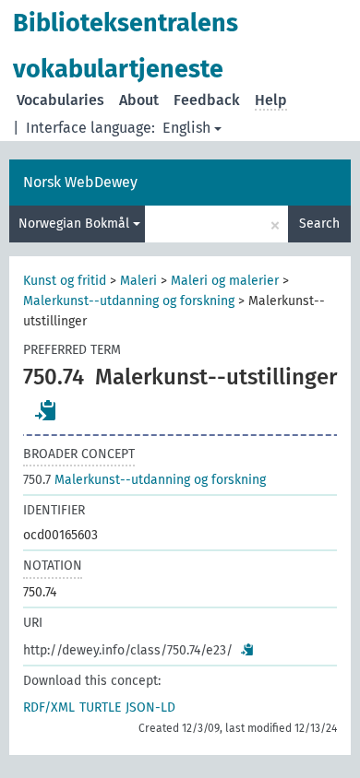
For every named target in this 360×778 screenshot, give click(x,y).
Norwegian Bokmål (75, 223)
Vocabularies (60, 100)
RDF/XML (49, 707)
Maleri (138, 281)
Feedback (207, 100)
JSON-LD (150, 707)
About (139, 100)
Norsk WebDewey (80, 182)
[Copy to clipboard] (46, 410)
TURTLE (100, 707)
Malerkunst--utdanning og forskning (128, 301)
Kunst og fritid (64, 281)
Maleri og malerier (225, 281)
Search (319, 223)
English (186, 127)
